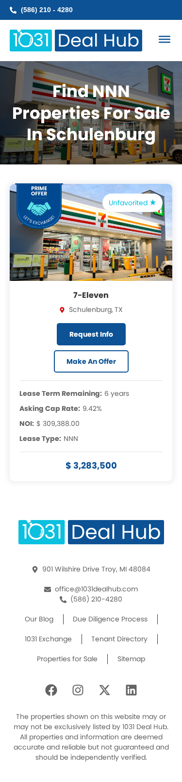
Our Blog (39, 619)
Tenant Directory (119, 639)
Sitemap (131, 659)
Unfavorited (129, 203)
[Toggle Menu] (164, 39)
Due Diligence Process (110, 619)
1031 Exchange (48, 639)
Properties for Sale (67, 659)
